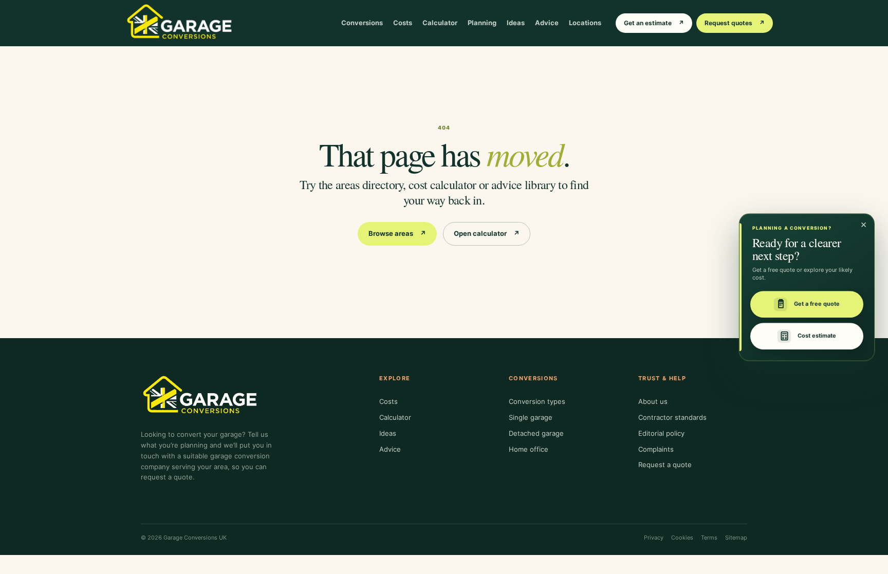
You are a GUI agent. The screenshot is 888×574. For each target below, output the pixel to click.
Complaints (656, 449)
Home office (528, 449)
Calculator (439, 22)
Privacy (653, 537)
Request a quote (665, 464)
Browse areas (397, 233)
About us (653, 401)
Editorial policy (661, 433)
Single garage (530, 417)
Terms (709, 537)
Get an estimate (654, 23)
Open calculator (487, 233)
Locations (585, 22)
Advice (547, 22)
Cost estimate (817, 336)
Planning (482, 22)
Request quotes (735, 23)
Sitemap (736, 537)
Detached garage (536, 433)
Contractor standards (672, 417)
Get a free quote (817, 304)
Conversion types (537, 401)
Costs (402, 22)
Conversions (362, 22)
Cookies (682, 537)
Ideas (516, 22)
